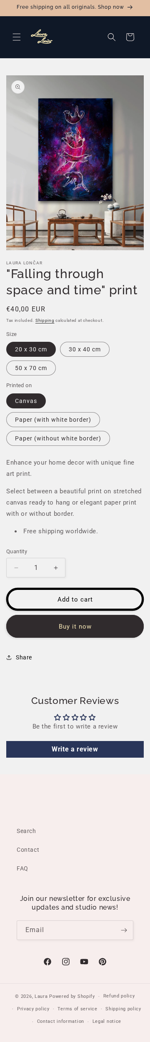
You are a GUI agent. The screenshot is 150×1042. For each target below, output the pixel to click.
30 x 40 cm (85, 349)
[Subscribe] (124, 930)
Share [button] (24, 657)
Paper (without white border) (58, 438)
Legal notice (106, 1021)
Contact (28, 849)
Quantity (16, 551)
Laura (42, 996)
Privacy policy (33, 1009)
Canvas (26, 401)
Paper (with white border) (53, 419)
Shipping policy (123, 1009)
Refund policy (119, 996)
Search (26, 831)
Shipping (45, 320)
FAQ (22, 868)
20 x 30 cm (31, 349)
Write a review (75, 749)
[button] (17, 37)
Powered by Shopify (72, 996)
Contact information (60, 1021)
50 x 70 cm (31, 368)
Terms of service (77, 1009)
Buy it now (75, 626)
